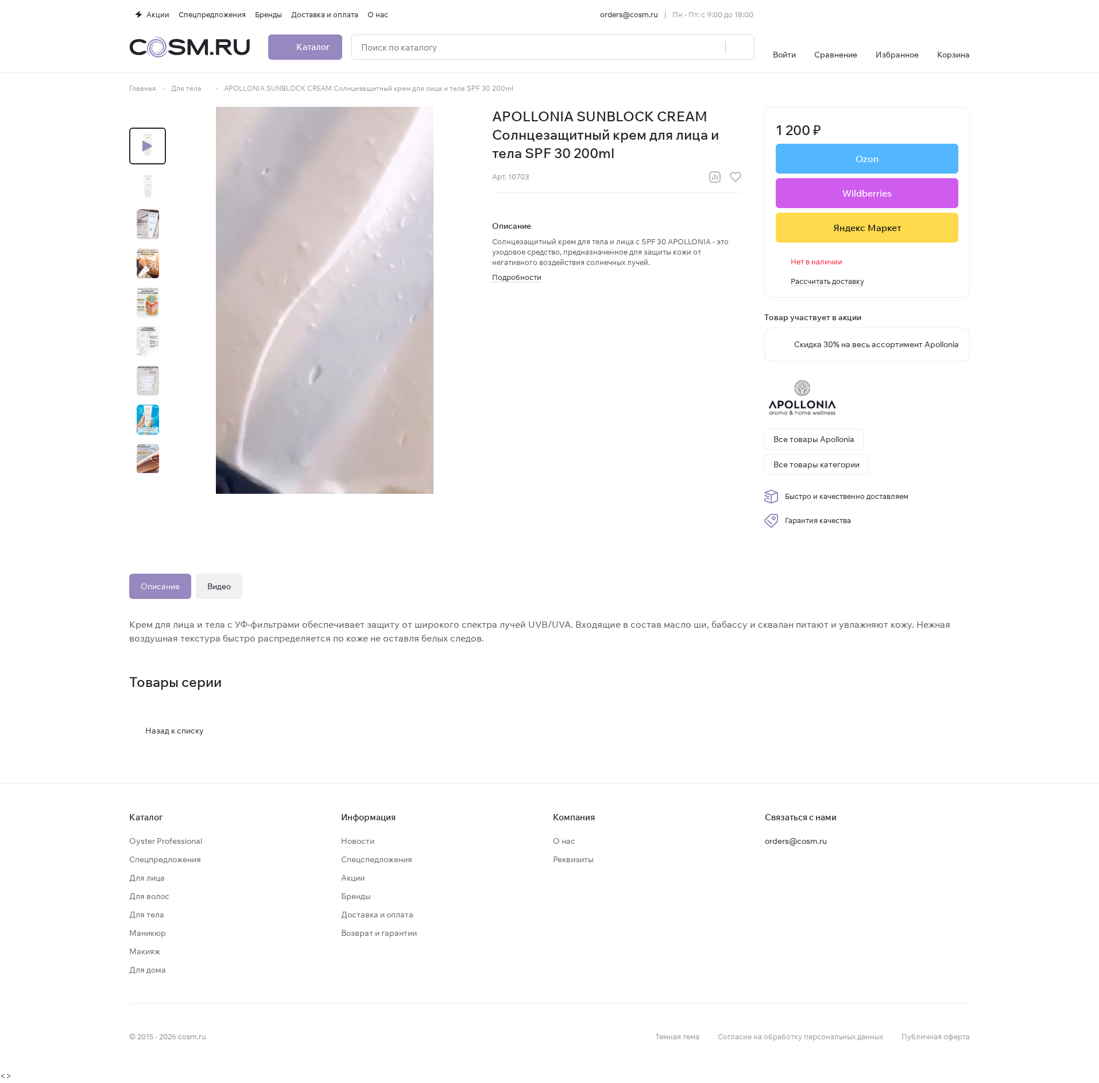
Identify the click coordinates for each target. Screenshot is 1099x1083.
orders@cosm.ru (629, 14)
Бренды (356, 896)
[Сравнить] (715, 177)
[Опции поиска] (687, 47)
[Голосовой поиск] (712, 47)
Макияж (144, 951)
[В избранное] (735, 177)
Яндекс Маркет (867, 227)
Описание (160, 586)
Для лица (147, 878)
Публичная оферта (935, 1036)
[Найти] (739, 47)
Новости (357, 841)
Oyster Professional (165, 841)
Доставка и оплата (377, 914)
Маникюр (147, 933)
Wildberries (867, 193)
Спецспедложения (376, 859)
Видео (219, 586)
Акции (353, 878)
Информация (368, 817)
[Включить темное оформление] (965, 14)
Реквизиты (573, 859)
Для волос (149, 896)
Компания (574, 817)
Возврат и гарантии (379, 933)
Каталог (146, 817)
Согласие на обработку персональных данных (800, 1036)
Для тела (146, 914)
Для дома (147, 970)
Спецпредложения (165, 859)
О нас (564, 841)
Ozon (867, 158)
